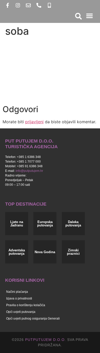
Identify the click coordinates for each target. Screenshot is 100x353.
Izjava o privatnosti (19, 298)
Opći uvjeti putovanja (20, 312)
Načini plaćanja (17, 292)
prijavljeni (34, 121)
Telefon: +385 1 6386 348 (23, 157)
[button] (89, 15)
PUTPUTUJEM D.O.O (44, 340)
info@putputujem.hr (29, 171)
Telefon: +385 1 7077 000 (23, 161)
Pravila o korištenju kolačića (25, 305)
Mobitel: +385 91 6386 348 (24, 166)
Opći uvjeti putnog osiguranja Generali (33, 318)
